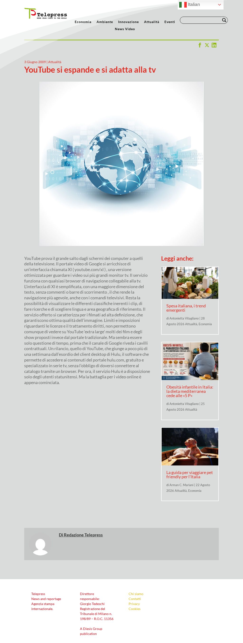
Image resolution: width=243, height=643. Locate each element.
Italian (193, 4)
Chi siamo (136, 594)
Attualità (151, 22)
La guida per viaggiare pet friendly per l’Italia (189, 474)
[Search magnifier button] (224, 20)
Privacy (134, 604)
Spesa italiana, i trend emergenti (186, 308)
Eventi (169, 22)
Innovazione (128, 22)
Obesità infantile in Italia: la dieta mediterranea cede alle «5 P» (189, 391)
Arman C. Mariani (181, 485)
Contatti (135, 599)
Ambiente (105, 22)
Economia (83, 22)
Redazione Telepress (83, 534)
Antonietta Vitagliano (184, 318)
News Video (125, 29)
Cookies (134, 609)
